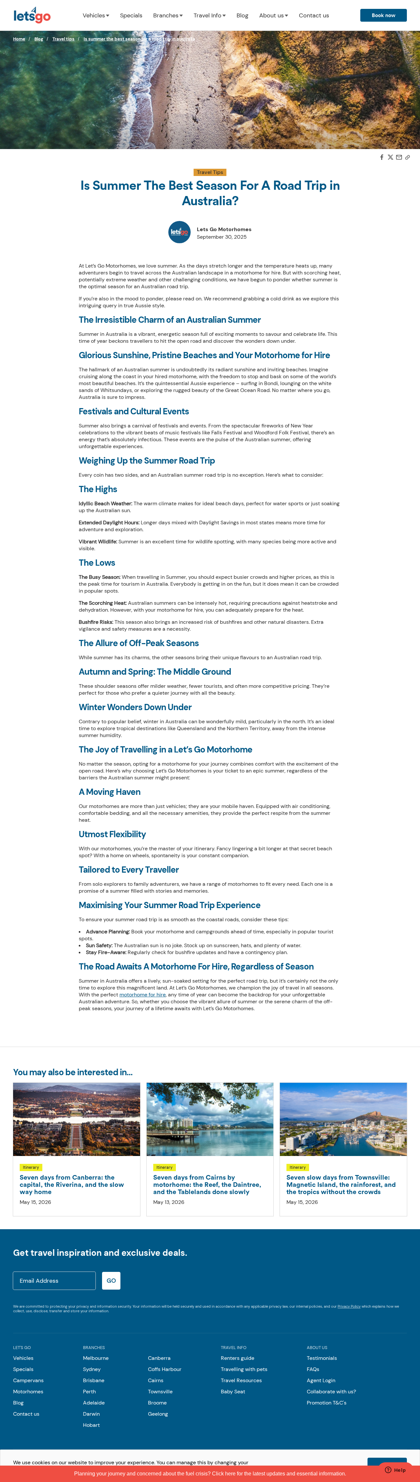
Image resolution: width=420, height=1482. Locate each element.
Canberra (159, 1358)
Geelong (158, 1413)
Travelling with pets (244, 1369)
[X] (390, 158)
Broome (157, 1402)
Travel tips (63, 39)
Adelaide (94, 1402)
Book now (383, 15)
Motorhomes (28, 1391)
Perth (89, 1391)
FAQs (313, 1369)
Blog (242, 15)
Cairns (155, 1380)
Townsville (160, 1391)
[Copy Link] (407, 157)
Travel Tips (210, 172)
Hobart (91, 1425)
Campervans (28, 1380)
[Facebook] (382, 157)
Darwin (91, 1413)
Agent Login (321, 1380)
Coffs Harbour (164, 1369)
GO (111, 1280)
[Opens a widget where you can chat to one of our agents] (395, 1470)
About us (271, 15)
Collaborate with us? (331, 1391)
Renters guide (237, 1358)
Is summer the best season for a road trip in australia (139, 39)
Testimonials (322, 1358)
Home (19, 39)
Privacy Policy (349, 1306)
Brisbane (93, 1380)
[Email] (399, 157)
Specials (131, 15)
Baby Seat (233, 1391)
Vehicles (94, 15)
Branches (165, 15)
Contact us (314, 15)
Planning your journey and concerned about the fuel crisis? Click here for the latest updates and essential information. (210, 1473)
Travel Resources (241, 1380)
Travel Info (207, 15)
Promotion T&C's (326, 1402)
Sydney (92, 1369)
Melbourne (96, 1358)
